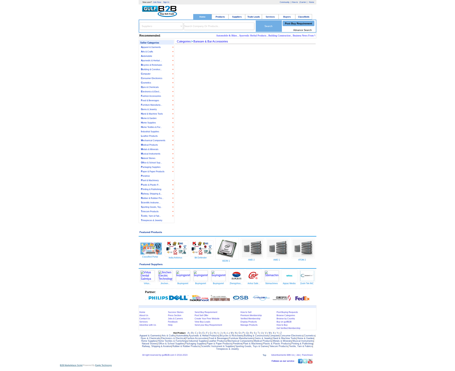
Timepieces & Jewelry (151, 220)
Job (298, 355)
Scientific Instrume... (150, 202)
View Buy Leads (202, 322)
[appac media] (289, 281)
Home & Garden (149, 118)
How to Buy (282, 325)
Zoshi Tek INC (307, 283)
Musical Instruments (150, 153)
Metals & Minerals (149, 149)
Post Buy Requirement (298, 23)
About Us (143, 315)
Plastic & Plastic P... (150, 184)
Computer (146, 73)
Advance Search (302, 30)
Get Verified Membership (288, 328)
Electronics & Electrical (173, 338)
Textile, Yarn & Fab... (151, 216)
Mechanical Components (153, 140)
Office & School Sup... (151, 162)
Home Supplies (148, 122)
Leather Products (149, 136)
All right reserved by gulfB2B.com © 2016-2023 (165, 355)
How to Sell (245, 312)
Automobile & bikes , (221, 35)
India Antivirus (175, 257)
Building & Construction (256, 335)
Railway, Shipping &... (151, 193)
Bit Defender (201, 257)
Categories (184, 41)
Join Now (157, 2)
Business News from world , (302, 35)
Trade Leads (253, 17)
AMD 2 (251, 260)
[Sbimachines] (272, 280)
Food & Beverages (150, 100)
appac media (289, 283)
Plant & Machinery (150, 180)
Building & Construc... (151, 69)
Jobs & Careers (175, 318)
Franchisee (307, 355)
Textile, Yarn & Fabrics (300, 346)
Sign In (166, 2)
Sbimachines (271, 283)
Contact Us (144, 318)
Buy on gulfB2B (284, 322)
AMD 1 (276, 260)
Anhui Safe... (254, 283)
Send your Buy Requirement (208, 325)
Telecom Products (150, 211)
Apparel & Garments (151, 47)
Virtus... (147, 283)
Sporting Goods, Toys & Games (251, 346)
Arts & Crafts (147, 51)
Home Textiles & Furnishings (173, 341)
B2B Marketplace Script (71, 365)
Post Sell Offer (201, 315)
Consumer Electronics (151, 78)
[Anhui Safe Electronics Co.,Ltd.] (254, 281)
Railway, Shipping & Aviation (156, 346)
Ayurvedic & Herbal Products (204, 335)
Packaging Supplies (150, 167)
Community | (285, 2)
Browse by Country (286, 318)
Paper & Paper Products (152, 171)
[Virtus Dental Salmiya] (148, 280)
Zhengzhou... (236, 283)
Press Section (174, 315)
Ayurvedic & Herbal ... (151, 60)
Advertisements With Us (282, 355)
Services (270, 17)
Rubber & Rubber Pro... (152, 198)
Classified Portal (150, 257)
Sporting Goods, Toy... (151, 207)
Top (264, 355)
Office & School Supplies (171, 343)
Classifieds (303, 17)
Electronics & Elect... (151, 91)
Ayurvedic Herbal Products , (247, 35)
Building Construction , (274, 35)
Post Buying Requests (287, 312)
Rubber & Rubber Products (186, 346)
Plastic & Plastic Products (276, 343)
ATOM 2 (302, 260)
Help (170, 325)
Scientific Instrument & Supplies (217, 346)
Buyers (287, 17)
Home (202, 17)
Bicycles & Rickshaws (151, 65)
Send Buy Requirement (206, 312)
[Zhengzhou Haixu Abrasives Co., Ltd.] (236, 281)
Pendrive (145, 176)
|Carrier (302, 2)
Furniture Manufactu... (151, 105)
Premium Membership (251, 315)
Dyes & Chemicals (150, 87)
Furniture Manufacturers (241, 338)
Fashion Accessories (151, 96)
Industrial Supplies (150, 131)
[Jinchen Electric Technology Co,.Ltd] (165, 280)
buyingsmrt (182, 283)
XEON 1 (226, 261)
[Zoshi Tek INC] (307, 281)
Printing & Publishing (151, 189)
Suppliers (237, 17)
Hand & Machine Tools (152, 113)
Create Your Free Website (207, 318)
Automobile (146, 56)
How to (295, 2)
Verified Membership (250, 318)
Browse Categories (286, 315)
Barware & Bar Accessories (210, 41)
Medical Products (149, 144)
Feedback (173, 322)
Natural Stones (148, 158)
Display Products (248, 322)
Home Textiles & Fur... (151, 127)
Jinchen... (165, 283)
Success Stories (175, 312)
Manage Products (249, 325)
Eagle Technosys (103, 365)
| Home (310, 2)
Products (220, 17)
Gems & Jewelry (149, 109)
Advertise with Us (147, 325)
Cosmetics (146, 82)
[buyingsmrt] (183, 280)
